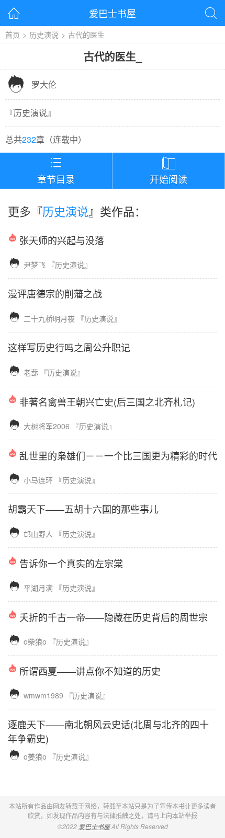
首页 (12, 34)
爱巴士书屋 (112, 13)
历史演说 (44, 34)
